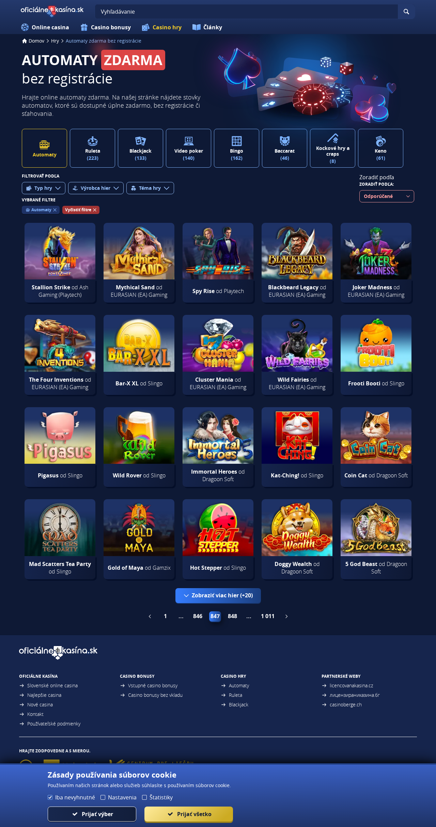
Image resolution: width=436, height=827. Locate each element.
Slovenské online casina (52, 685)
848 (232, 616)
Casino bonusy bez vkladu (155, 695)
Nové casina (40, 704)
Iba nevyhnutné (75, 797)
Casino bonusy (111, 27)
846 (197, 616)
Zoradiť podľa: (376, 184)
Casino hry (167, 27)
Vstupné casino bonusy (152, 685)
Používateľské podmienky (53, 723)
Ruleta (235, 695)
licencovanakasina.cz (351, 685)
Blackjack (238, 704)
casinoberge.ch (346, 704)
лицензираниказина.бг (355, 695)
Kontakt (35, 714)
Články (212, 27)
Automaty (239, 685)
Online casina (50, 27)
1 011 (268, 616)
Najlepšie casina (44, 695)
